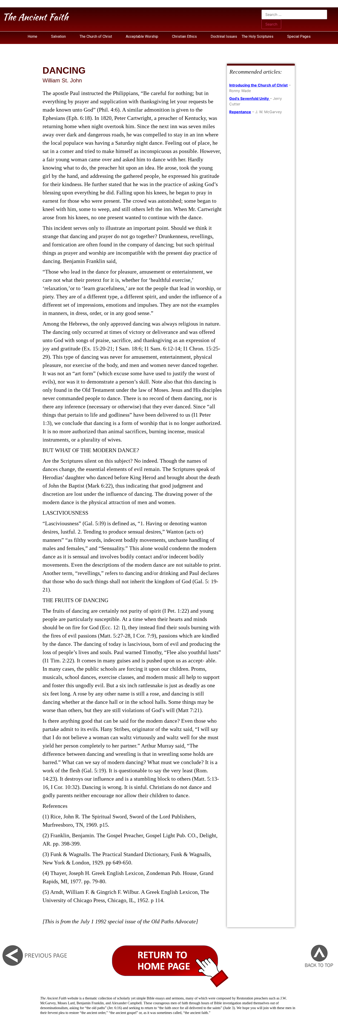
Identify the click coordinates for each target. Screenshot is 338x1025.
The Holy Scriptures (258, 36)
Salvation (58, 36)
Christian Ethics (184, 36)
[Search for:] (294, 14)
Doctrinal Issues (224, 36)
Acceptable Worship (142, 36)
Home (32, 36)
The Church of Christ (96, 36)
